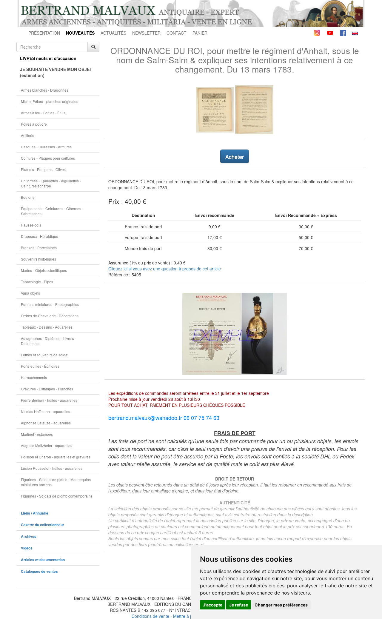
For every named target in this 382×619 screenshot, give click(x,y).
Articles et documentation (43, 559)
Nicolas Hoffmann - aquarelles (45, 411)
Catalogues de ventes (39, 571)
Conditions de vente (150, 616)
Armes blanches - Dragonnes (44, 90)
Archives (28, 536)
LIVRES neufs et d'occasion (48, 58)
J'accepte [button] (212, 604)
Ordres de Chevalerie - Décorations (49, 315)
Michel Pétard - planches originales (49, 101)
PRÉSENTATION (44, 33)
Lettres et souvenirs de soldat (44, 354)
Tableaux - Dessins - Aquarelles (47, 326)
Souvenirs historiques (38, 258)
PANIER (199, 33)
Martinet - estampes (37, 434)
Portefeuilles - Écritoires (40, 366)
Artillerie (27, 135)
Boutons (27, 197)
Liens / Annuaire (34, 513)
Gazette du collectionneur (42, 524)
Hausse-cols (31, 224)
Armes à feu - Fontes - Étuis (43, 112)
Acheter (234, 156)
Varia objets (30, 292)
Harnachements (34, 377)
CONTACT (177, 33)
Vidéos (27, 548)
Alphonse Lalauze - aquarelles (46, 422)
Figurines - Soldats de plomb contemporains (57, 495)
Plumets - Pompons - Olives (43, 169)
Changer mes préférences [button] (281, 604)
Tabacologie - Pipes (37, 281)
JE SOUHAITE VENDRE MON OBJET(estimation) (56, 72)
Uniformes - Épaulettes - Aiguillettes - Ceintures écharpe (51, 183)
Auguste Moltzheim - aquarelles (46, 445)
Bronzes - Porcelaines (39, 247)
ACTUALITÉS (113, 33)
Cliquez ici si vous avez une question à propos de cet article (164, 269)
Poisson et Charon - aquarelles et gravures (55, 456)
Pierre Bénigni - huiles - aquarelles (49, 400)
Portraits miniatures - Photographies (50, 304)
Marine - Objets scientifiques (44, 270)
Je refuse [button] (238, 604)
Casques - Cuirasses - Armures (46, 146)
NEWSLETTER (146, 33)
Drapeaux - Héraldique (39, 236)
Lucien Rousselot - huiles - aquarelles (51, 468)
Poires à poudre (34, 124)
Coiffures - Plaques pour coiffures (48, 158)
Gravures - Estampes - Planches (47, 388)
